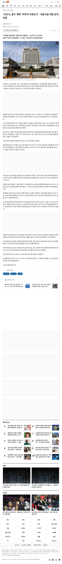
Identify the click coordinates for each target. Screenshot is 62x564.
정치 (8, 520)
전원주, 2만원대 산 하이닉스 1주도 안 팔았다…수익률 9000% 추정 (15, 442)
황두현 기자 (8, 24)
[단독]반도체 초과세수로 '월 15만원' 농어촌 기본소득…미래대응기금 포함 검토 (43, 435)
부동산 (23, 528)
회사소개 (17, 545)
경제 (39, 520)
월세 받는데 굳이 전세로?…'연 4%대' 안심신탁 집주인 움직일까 (43, 442)
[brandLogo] (6, 1)
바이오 (54, 528)
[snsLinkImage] (50, 559)
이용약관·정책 (37, 545)
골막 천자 (13, 273)
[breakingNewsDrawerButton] (54, 2)
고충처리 (45, 545)
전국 (8, 524)
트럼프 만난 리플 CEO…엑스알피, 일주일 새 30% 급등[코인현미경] (43, 457)
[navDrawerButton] (58, 2)
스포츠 (5, 493)
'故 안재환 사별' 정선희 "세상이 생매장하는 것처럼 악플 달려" (15, 427)
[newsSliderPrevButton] (53, 422)
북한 (39, 524)
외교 (23, 524)
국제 (54, 520)
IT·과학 (38, 528)
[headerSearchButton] (52, 2)
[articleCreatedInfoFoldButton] (19, 27)
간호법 (20, 273)
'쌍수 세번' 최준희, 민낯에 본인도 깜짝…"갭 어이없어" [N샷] (15, 449)
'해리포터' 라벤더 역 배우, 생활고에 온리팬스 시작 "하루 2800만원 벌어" (15, 435)
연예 (4, 466)
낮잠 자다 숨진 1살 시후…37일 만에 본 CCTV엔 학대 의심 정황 (43, 449)
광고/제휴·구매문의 (26, 545)
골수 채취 (6, 273)
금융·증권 (54, 524)
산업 (8, 528)
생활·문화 (8, 532)
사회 (4, 10)
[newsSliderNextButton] (57, 422)
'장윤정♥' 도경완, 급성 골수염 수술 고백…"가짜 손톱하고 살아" (15, 457)
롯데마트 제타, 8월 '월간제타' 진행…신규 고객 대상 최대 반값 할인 (14, 285)
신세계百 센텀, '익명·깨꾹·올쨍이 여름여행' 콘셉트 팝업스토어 (41, 285)
